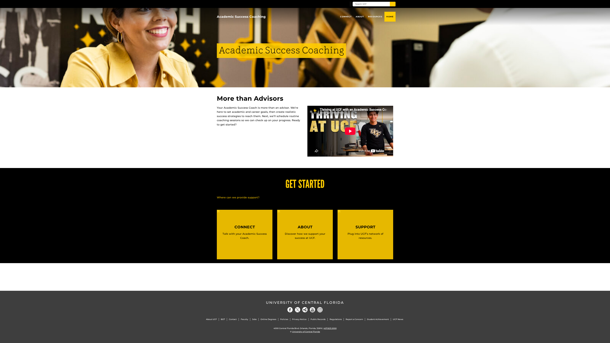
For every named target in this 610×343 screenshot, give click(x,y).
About (360, 16)
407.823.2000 (330, 328)
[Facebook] (290, 309)
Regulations (336, 319)
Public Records (318, 319)
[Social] (305, 309)
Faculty (244, 319)
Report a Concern (354, 319)
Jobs (254, 319)
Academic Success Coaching (241, 17)
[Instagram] (320, 309)
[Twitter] (297, 309)
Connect (346, 16)
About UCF (211, 319)
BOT (223, 319)
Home (389, 16)
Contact (233, 319)
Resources (375, 16)
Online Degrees (268, 319)
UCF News (398, 319)
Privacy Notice (299, 319)
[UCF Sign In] (338, 4)
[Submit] (393, 4)
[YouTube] (312, 309)
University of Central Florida (305, 302)
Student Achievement (378, 319)
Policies (284, 319)
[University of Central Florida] (240, 3)
